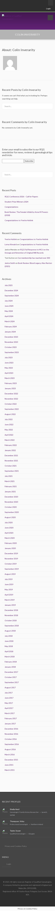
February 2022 (11, 445)
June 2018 (9, 641)
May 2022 (9, 430)
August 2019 (10, 574)
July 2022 (9, 419)
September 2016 (12, 744)
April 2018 (9, 651)
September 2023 (12, 352)
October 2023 (11, 347)
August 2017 (10, 687)
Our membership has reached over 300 (34, 258)
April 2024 (9, 316)
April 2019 (9, 595)
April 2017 (9, 708)
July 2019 (9, 579)
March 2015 (10, 770)
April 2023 (9, 373)
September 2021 (12, 471)
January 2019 (10, 605)
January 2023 (10, 388)
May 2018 (9, 646)
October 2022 (11, 404)
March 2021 (10, 481)
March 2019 (10, 600)
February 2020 (11, 543)
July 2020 (9, 522)
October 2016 (11, 739)
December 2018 (11, 610)
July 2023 (9, 357)
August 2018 (10, 631)
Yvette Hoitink (11, 239)
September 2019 (12, 569)
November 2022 (11, 399)
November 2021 (11, 460)
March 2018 (10, 656)
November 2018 (11, 615)
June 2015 (9, 765)
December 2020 (11, 497)
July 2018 (9, 636)
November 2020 (11, 502)
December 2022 (11, 393)
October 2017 (11, 677)
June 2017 (9, 698)
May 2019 (9, 589)
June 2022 (9, 424)
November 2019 (11, 558)
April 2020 (9, 533)
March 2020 (10, 538)
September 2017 (12, 682)
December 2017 (11, 672)
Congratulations (11, 207)
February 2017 (11, 718)
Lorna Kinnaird (11, 244)
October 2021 (11, 466)
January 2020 (10, 548)
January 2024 (10, 332)
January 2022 (10, 450)
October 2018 (11, 620)
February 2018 (11, 662)
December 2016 (11, 729)
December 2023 (11, 337)
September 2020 (12, 512)
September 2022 (12, 409)
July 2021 (9, 476)
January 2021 (10, 491)
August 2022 (10, 414)
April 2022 (9, 435)
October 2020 (11, 507)
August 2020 (10, 517)
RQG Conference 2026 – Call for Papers (21, 196)
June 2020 (9, 528)
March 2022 (10, 440)
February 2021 (11, 486)
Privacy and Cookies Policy (16, 846)
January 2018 (10, 667)
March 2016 (10, 754)
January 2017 (10, 723)
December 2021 (11, 455)
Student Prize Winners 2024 (16, 202)
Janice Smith (10, 263)
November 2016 (11, 734)
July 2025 (9, 285)
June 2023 (9, 362)
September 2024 (12, 295)
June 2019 (9, 584)
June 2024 (9, 306)
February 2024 (11, 326)
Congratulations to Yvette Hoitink (19, 220)
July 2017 (9, 693)
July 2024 (9, 301)
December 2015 (11, 760)
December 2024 (11, 290)
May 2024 (9, 311)
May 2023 (9, 368)
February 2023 (11, 383)
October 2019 (11, 564)
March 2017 (10, 713)
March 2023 (10, 378)
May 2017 (9, 703)
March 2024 (10, 321)
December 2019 (11, 553)
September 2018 (12, 625)
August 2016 (10, 749)
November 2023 (11, 342)
